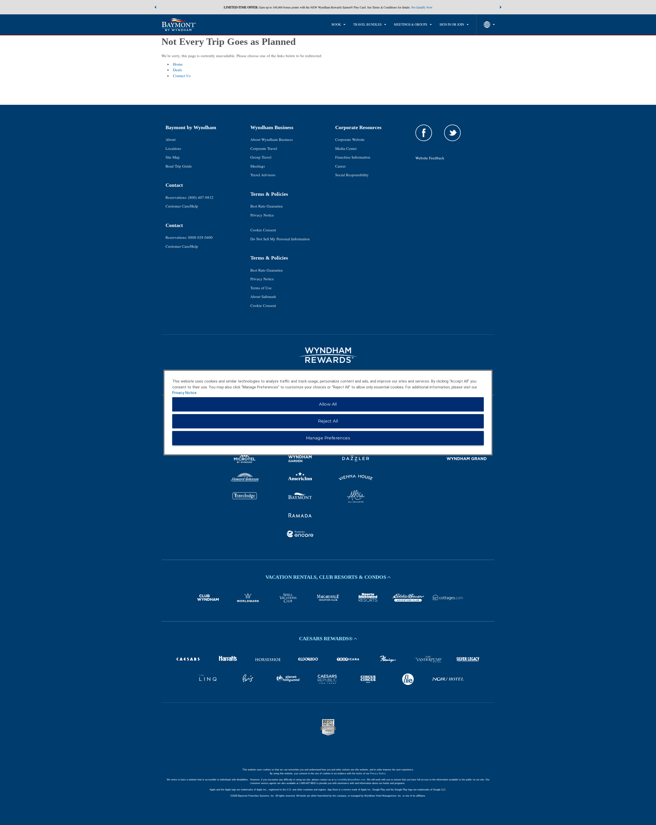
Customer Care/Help (182, 206)
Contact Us (182, 75)
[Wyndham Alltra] (356, 497)
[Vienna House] (356, 478)
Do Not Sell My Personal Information (280, 238)
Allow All (328, 404)
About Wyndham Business (271, 139)
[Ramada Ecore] (300, 534)
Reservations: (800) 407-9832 (189, 197)
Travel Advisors (262, 174)
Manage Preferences (328, 438)
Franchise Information (352, 157)
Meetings (257, 166)
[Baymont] (300, 497)
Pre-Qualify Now (422, 7)
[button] (155, 7)
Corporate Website (350, 139)
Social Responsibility (352, 174)
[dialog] (328, 412)
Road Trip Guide (179, 166)
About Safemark (263, 296)
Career (340, 166)
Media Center (346, 148)
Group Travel (260, 157)
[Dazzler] (356, 459)
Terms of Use (261, 287)
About (171, 139)
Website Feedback (429, 157)
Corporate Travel (263, 148)
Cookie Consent (263, 229)
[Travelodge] (245, 497)
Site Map (173, 157)
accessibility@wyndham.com (349, 779)
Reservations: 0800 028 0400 (189, 237)
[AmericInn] (300, 478)
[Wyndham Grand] (467, 459)
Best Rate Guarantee (266, 206)
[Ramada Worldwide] (300, 516)
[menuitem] (338, 24)
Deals (177, 69)
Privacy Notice (262, 215)
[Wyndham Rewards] (328, 355)
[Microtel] (245, 459)
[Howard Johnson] (245, 478)
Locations (173, 148)
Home (178, 64)
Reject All (328, 421)
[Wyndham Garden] (300, 459)
